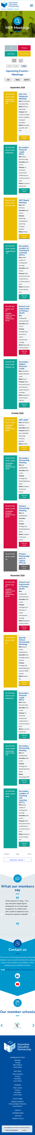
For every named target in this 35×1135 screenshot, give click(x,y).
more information (14, 1130)
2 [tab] (4, 934)
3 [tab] (7, 934)
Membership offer (17, 1057)
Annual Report (17, 1106)
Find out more (24, 138)
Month (26, 80)
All (11, 48)
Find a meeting (17, 1074)
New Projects (17, 1065)
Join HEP (18, 1116)
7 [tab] (17, 934)
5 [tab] (12, 934)
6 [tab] (15, 934)
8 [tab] (20, 934)
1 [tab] (1, 934)
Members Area (18, 1113)
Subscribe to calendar (16, 860)
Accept (24, 1130)
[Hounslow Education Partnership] (10, 9)
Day (8, 80)
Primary (24, 48)
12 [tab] (31, 934)
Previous (1, 913)
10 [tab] (25, 934)
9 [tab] (23, 934)
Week (17, 80)
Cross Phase (24, 54)
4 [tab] (9, 934)
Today (23, 66)
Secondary (11, 54)
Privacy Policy (18, 1119)
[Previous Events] (9, 66)
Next (33, 913)
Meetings (17, 1060)
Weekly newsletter (17, 1102)
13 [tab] (34, 934)
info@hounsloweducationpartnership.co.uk (19, 970)
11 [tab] (28, 934)
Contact (18, 1110)
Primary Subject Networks (17, 1104)
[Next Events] (16, 66)
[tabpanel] (17, 910)
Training (17, 1063)
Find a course (17, 1088)
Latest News (17, 1067)
